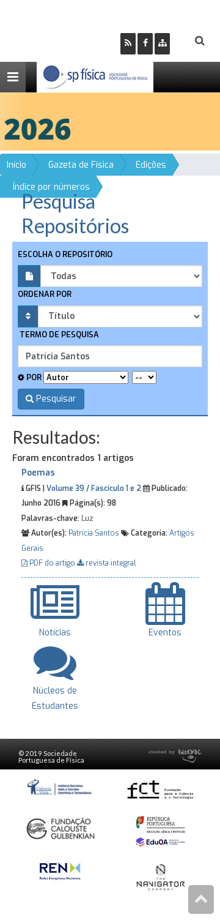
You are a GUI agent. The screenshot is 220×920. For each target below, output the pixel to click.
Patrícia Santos (93, 533)
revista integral (110, 563)
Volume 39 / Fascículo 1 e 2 (93, 488)
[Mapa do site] (162, 43)
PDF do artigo (52, 563)
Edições (151, 165)
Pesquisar (55, 399)
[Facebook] (145, 43)
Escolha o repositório (65, 254)
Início (16, 165)
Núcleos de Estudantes (55, 698)
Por (33, 377)
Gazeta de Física (81, 165)
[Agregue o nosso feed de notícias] (128, 43)
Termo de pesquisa (58, 334)
